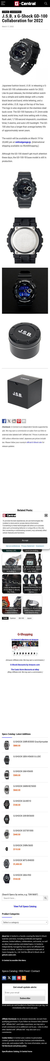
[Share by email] (24, 421)
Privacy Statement (28, 546)
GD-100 (21, 618)
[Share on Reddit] (14, 421)
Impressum (40, 546)
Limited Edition (16, 12)
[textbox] (25, 922)
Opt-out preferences (13, 546)
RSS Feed (24, 971)
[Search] (46, 3)
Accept (25, 540)
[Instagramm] (14, 978)
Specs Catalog (9, 971)
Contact (35, 971)
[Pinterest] (19, 978)
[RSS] (24, 978)
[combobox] (25, 922)
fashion (13, 618)
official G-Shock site (34, 442)
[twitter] (9, 978)
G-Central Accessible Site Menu (14, 960)
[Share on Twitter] (9, 421)
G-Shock (5, 12)
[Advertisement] (25, 477)
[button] (46, 515)
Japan (29, 618)
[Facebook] (4, 978)
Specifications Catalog (10, 1051)
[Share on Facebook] (4, 421)
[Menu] (3, 3)
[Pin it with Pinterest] (19, 421)
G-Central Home (26, 1051)
